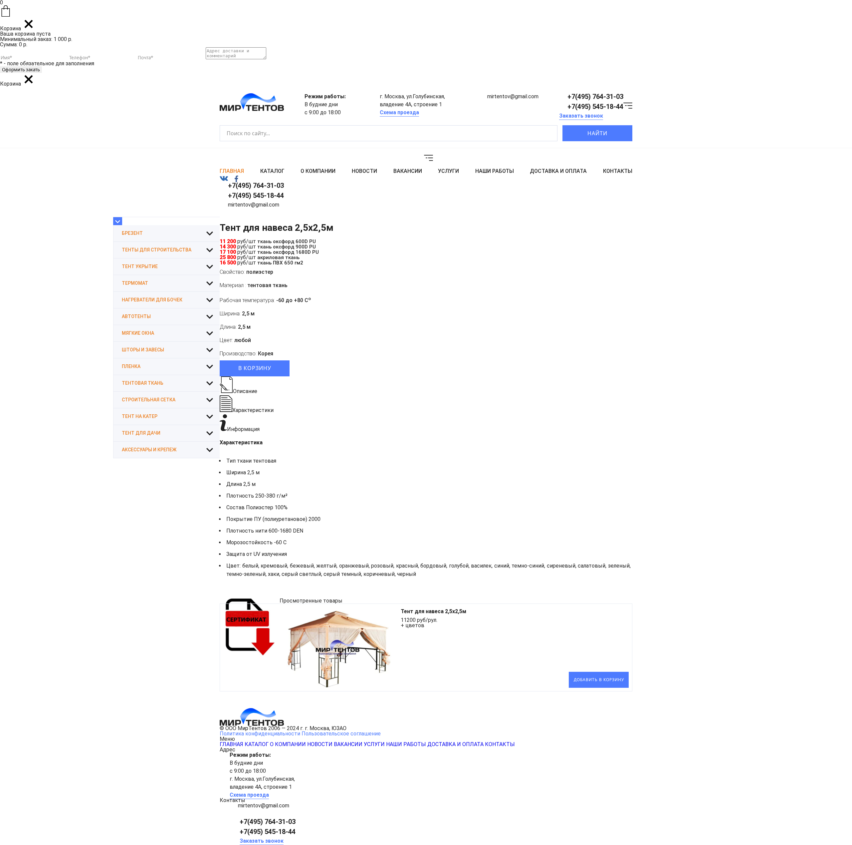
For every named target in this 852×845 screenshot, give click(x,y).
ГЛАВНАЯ (232, 171)
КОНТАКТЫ (617, 171)
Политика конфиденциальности (260, 733)
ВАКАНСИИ (407, 171)
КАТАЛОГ (272, 171)
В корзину (254, 368)
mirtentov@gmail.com (512, 96)
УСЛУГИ (448, 171)
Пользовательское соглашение (341, 733)
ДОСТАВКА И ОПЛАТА (558, 171)
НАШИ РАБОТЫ (494, 171)
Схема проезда (399, 112)
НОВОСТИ (364, 171)
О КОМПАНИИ (318, 171)
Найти (597, 133)
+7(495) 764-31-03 (595, 97)
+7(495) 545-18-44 (595, 107)
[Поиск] (546, 133)
